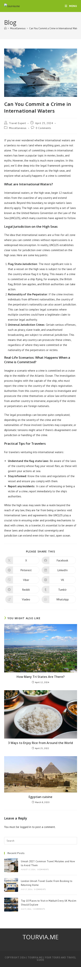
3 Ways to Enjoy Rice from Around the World (40, 743)
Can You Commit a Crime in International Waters (54, 28)
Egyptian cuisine (40, 797)
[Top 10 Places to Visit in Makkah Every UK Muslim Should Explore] (11, 905)
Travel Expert (17, 123)
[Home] (5, 28)
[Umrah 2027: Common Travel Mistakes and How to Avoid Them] (11, 865)
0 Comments (43, 128)
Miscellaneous (18, 128)
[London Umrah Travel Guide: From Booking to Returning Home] (11, 885)
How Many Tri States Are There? (41, 677)
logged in (25, 827)
